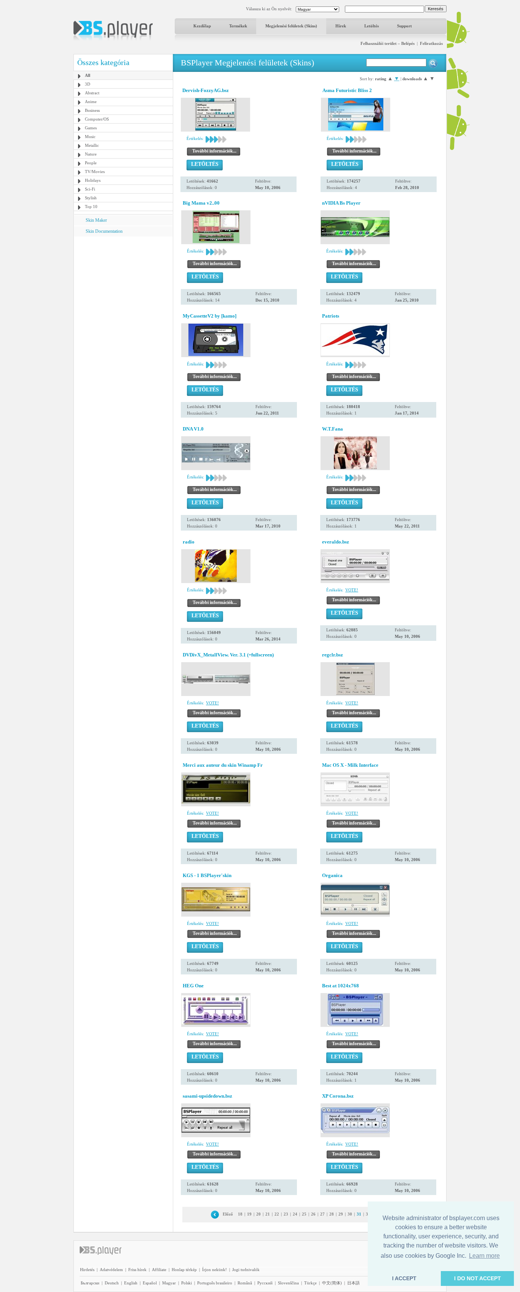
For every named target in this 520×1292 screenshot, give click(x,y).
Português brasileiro (214, 1283)
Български (90, 1283)
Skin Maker (96, 220)
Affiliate (159, 1269)
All (87, 75)
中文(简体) (332, 1283)
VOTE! (351, 590)
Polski (186, 1283)
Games (91, 128)
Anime (91, 101)
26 (313, 1214)
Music (90, 136)
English (130, 1283)
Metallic (92, 145)
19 (249, 1214)
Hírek (340, 26)
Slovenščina (288, 1283)
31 (359, 1214)
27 (322, 1214)
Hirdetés (87, 1269)
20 (258, 1214)
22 (276, 1214)
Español (150, 1283)
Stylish (91, 197)
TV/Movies (95, 171)
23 (286, 1214)
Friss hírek (137, 1269)
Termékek (238, 26)
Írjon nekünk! (214, 1269)
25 (304, 1214)
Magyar (169, 1283)
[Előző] (215, 1214)
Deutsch (112, 1283)
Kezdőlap (202, 26)
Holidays (92, 180)
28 (331, 1214)
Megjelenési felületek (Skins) (291, 26)
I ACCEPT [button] (404, 1278)
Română (245, 1283)
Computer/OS (97, 119)
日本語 (353, 1283)
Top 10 (91, 206)
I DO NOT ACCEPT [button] (477, 1278)
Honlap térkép (184, 1269)
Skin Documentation (104, 231)
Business (92, 110)
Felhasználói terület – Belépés (387, 43)
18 (240, 1214)
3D (87, 84)
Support (404, 26)
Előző (228, 1214)
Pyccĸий (265, 1283)
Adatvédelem (111, 1269)
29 (340, 1214)
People (91, 163)
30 (350, 1214)
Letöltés (371, 26)
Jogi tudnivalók (246, 1269)
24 (295, 1214)
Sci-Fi (90, 189)
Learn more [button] (484, 1255)
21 (267, 1214)
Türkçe (310, 1283)
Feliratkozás (431, 43)
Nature (91, 154)
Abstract (92, 93)
